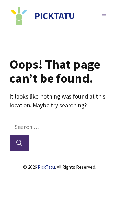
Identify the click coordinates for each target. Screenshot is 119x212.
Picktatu (55, 16)
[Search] (19, 143)
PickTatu (46, 167)
